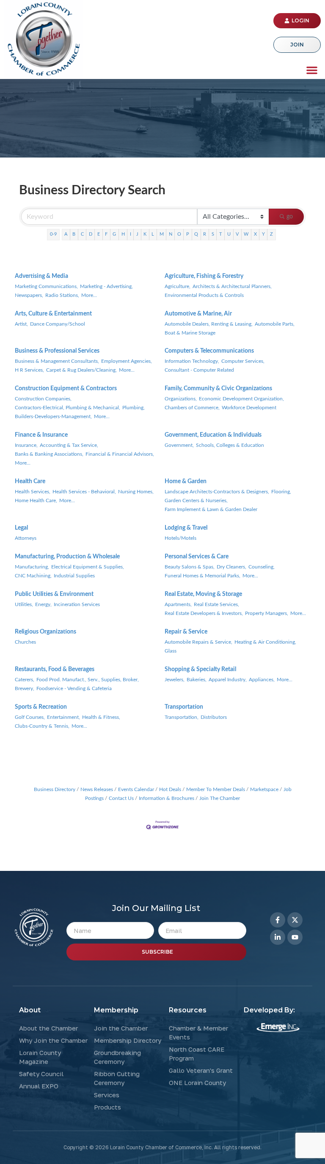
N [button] (170, 234)
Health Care (30, 481)
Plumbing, (133, 407)
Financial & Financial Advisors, (119, 454)
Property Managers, (266, 613)
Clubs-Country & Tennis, (42, 726)
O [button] (179, 234)
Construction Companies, (43, 398)
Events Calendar (136, 789)
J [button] (137, 234)
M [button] (162, 234)
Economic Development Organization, (241, 398)
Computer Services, (242, 361)
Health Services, (32, 491)
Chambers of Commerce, (192, 407)
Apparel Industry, (228, 679)
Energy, (43, 604)
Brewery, (24, 688)
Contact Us (121, 798)
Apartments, (178, 604)
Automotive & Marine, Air (198, 314)
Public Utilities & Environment (54, 594)
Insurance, (26, 445)
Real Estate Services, (216, 604)
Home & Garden (186, 481)
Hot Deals (170, 789)
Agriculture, (177, 286)
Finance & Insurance (41, 435)
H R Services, (29, 370)
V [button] (237, 234)
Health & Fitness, (101, 717)
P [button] (187, 234)
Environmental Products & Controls (204, 295)
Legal (21, 528)
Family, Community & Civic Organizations (218, 389)
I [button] (130, 234)
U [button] (229, 234)
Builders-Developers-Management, (53, 416)
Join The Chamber (219, 798)
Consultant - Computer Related (199, 370)
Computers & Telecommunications (209, 351)
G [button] (114, 234)
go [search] (289, 217)
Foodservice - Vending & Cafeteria (74, 688)
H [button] (123, 234)
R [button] (204, 234)
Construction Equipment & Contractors (66, 389)
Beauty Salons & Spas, (190, 566)
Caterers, (24, 679)
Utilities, (24, 604)
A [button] (65, 234)
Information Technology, (192, 361)
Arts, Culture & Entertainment (53, 314)
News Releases (96, 789)
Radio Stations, (62, 295)
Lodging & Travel (186, 528)
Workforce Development (249, 407)
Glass (170, 650)
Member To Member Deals (215, 789)
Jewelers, (175, 679)
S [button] (213, 234)
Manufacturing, (32, 566)
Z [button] (271, 234)
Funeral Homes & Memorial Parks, (202, 575)
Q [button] (196, 234)
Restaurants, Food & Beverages (54, 669)
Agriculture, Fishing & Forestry (204, 276)
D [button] (90, 234)
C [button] (82, 234)
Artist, (21, 323)
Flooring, (281, 491)
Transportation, (181, 717)
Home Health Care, (36, 500)
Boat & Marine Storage (190, 332)
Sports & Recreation (41, 707)
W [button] (246, 234)
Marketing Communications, (46, 286)
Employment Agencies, (126, 361)
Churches (25, 642)
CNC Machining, (33, 575)
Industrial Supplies (74, 575)
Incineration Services (77, 604)
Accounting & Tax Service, (69, 445)
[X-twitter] (295, 919)
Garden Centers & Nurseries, (196, 500)
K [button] (144, 234)
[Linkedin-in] (277, 937)
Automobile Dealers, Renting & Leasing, (209, 323)
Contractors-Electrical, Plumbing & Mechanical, (67, 407)
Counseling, (261, 566)
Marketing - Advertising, (106, 286)
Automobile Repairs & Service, (198, 642)
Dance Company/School (57, 323)
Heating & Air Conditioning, (265, 642)
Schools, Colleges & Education (230, 445)
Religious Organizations (45, 632)
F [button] (106, 234)
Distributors (214, 717)
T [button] (220, 234)
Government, (179, 445)
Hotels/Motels (180, 538)
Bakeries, (197, 679)
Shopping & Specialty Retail (200, 669)
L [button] (152, 234)
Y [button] (263, 234)
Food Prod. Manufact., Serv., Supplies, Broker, (87, 679)
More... (89, 295)
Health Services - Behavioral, (84, 491)
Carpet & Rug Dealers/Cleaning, (81, 370)
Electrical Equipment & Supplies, (87, 566)
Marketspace (264, 789)
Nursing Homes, (136, 491)
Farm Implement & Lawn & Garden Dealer (211, 509)
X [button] (255, 234)
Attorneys (25, 538)
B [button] (73, 234)
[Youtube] (295, 937)
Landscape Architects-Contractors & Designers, (217, 491)
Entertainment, (63, 717)
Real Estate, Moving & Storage (203, 594)
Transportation (184, 707)
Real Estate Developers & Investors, (204, 613)
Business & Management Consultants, (57, 361)
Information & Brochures (166, 798)
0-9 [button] (53, 234)
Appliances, (262, 679)
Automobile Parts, (275, 323)
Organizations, (181, 398)
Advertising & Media (41, 276)
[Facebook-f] (277, 919)
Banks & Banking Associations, (49, 454)
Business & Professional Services (57, 351)
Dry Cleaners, (231, 566)
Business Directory (54, 789)
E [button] (98, 234)
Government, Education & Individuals (213, 435)
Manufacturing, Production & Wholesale (67, 557)
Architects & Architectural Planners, (232, 286)
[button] (312, 70)
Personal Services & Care (197, 557)
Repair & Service (186, 632)
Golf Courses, (30, 717)
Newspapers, (29, 295)
